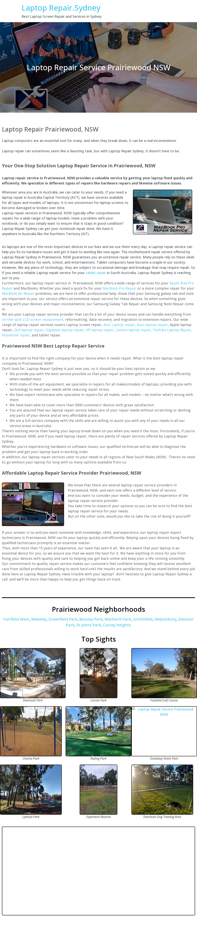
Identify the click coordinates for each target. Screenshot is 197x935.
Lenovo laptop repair (133, 330)
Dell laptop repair (29, 330)
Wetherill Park (117, 619)
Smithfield (143, 619)
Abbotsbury (165, 619)
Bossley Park (91, 619)
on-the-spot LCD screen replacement (32, 319)
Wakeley (39, 619)
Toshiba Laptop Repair (172, 330)
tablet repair (96, 272)
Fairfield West (16, 619)
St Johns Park (88, 625)
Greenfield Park (62, 619)
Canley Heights (117, 625)
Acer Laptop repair (119, 324)
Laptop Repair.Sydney (61, 7)
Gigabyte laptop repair (65, 330)
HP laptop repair (100, 330)
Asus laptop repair (152, 324)
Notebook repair (16, 335)
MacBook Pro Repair (119, 288)
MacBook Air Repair (18, 293)
